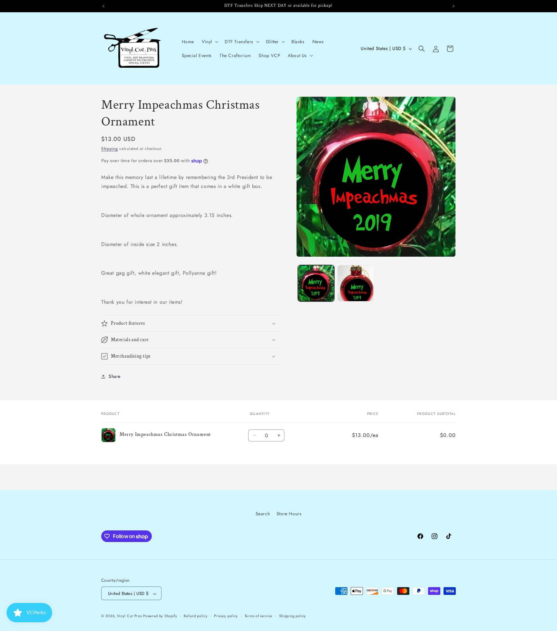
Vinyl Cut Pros (129, 616)
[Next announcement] (453, 6)
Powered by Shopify (160, 616)
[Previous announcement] (103, 6)
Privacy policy (226, 615)
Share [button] (115, 376)
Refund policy (195, 615)
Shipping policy (292, 615)
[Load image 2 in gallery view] (355, 283)
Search (263, 513)
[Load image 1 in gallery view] (316, 283)
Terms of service (258, 615)
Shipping (109, 149)
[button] (209, 41)
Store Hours (289, 513)
